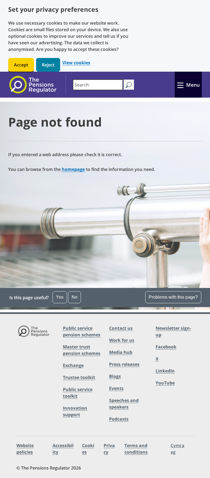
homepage (73, 169)
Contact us (121, 328)
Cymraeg (177, 448)
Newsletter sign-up (173, 331)
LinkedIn (165, 371)
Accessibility (63, 448)
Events (116, 388)
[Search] (129, 85)
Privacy (109, 448)
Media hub (120, 352)
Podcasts (119, 419)
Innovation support (75, 411)
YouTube (165, 383)
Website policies (25, 448)
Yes (59, 297)
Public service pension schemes (81, 331)
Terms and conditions (136, 448)
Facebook (166, 347)
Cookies (88, 448)
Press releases (124, 364)
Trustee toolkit (79, 377)
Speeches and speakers (124, 403)
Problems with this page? (173, 297)
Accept (21, 65)
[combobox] (98, 84)
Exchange (73, 365)
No (74, 297)
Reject (48, 65)
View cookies (76, 62)
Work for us (121, 340)
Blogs (115, 376)
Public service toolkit (77, 392)
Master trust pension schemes (81, 350)
